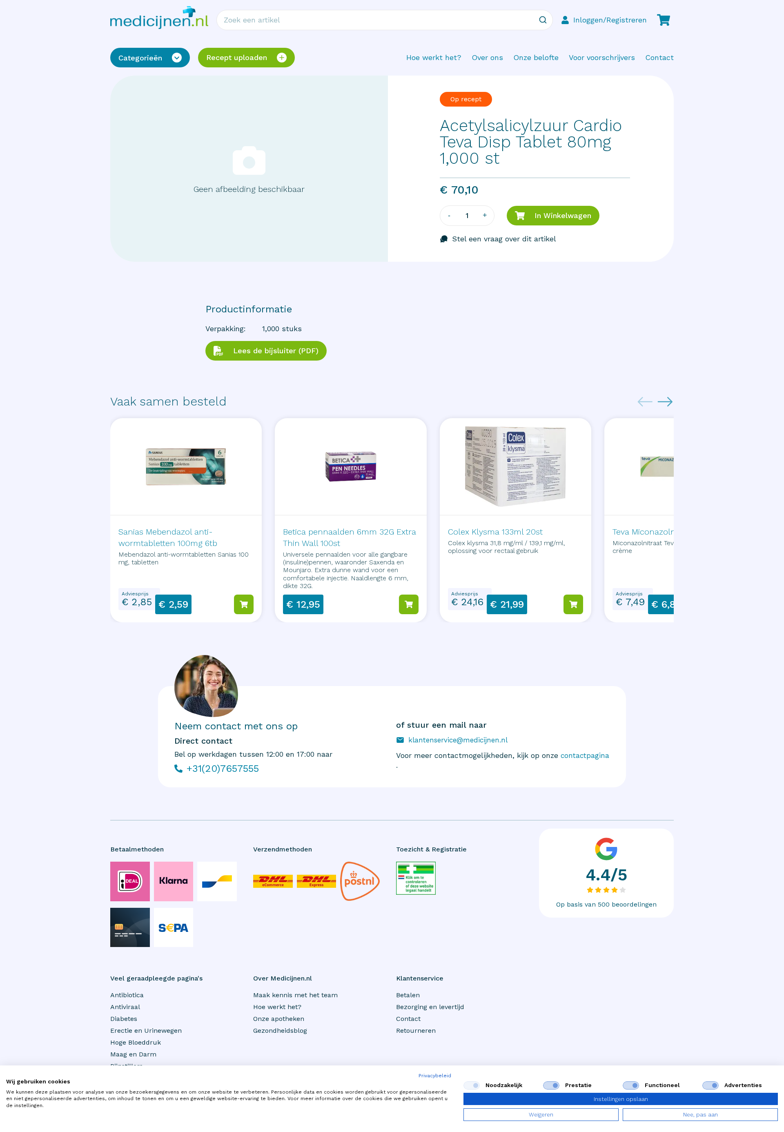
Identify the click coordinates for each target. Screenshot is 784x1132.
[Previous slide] (645, 401)
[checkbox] (471, 1085)
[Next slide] (665, 401)
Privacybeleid (435, 1075)
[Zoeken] (542, 20)
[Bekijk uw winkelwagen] (663, 20)
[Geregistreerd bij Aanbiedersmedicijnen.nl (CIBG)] (416, 878)
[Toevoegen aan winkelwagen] (244, 604)
